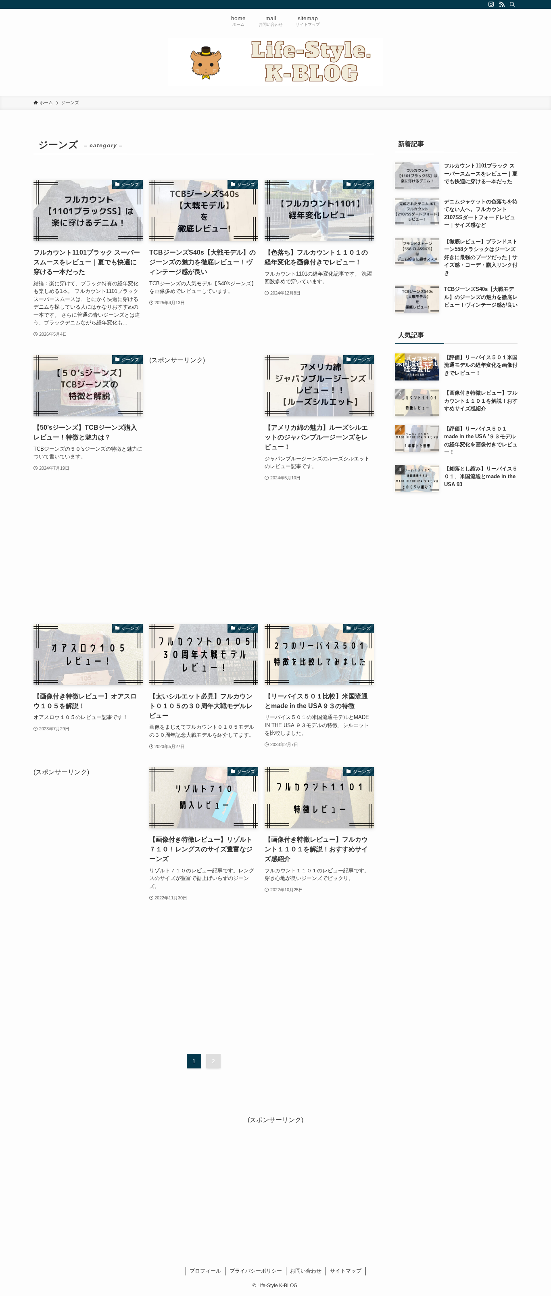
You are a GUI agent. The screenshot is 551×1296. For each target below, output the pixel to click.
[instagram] (491, 4)
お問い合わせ (305, 1271)
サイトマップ (345, 1271)
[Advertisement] (204, 487)
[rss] (502, 4)
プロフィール (205, 1271)
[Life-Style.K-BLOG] (275, 62)
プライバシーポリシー (256, 1271)
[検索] (512, 4)
